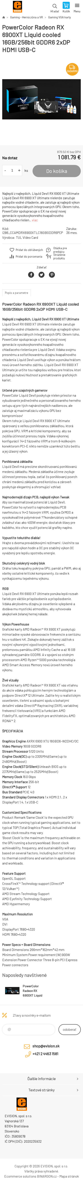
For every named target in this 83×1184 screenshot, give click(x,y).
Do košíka (56, 171)
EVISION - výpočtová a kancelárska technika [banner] (17, 7)
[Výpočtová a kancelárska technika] (3, 17)
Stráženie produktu (59, 256)
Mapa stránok (69, 1176)
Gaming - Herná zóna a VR (26, 17)
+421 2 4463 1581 (45, 1053)
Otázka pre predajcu (60, 250)
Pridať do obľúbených (29, 250)
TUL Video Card (27, 237)
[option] (41, 99)
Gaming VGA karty (59, 17)
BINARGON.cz (47, 1176)
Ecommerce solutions (20, 1176)
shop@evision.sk (46, 1046)
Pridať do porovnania (29, 256)
